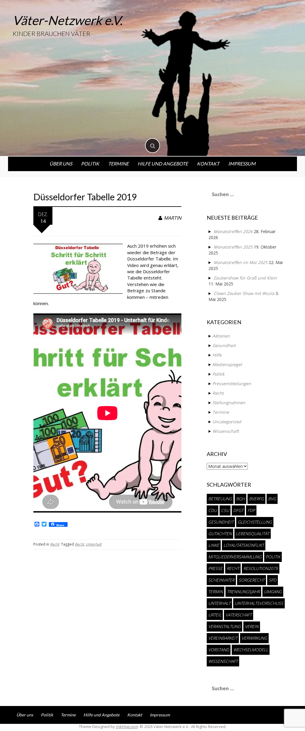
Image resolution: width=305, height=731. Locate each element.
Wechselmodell (250, 649)
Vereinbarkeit (222, 638)
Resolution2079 (260, 568)
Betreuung (220, 499)
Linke (213, 545)
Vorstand (218, 649)
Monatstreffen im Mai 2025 (240, 262)
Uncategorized (226, 421)
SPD (272, 580)
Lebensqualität (252, 533)
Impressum (242, 163)
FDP (251, 510)
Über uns (60, 163)
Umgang (273, 591)
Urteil (214, 615)
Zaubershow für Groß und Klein (245, 278)
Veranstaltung (224, 626)
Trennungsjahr (243, 591)
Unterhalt (94, 544)
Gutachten (220, 533)
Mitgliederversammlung (235, 557)
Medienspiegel (227, 364)
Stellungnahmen (228, 402)
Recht (54, 544)
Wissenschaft (225, 431)
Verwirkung (254, 638)
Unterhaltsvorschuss (259, 603)
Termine (118, 163)
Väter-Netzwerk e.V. (67, 20)
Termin (215, 591)
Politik (90, 163)
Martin (172, 218)
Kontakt (208, 163)
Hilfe (217, 355)
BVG (272, 499)
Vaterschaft (238, 615)
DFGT (238, 510)
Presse (215, 568)
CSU (225, 510)
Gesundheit (224, 345)
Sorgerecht (251, 580)
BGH (240, 499)
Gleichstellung (255, 522)
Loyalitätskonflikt (243, 545)
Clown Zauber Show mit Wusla (244, 293)
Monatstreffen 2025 (233, 247)
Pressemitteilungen (231, 383)
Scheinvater (221, 580)
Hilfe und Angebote (163, 163)
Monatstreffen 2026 (233, 231)
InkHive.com (127, 726)
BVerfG (256, 499)
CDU (212, 510)
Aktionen (221, 336)
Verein (252, 626)
